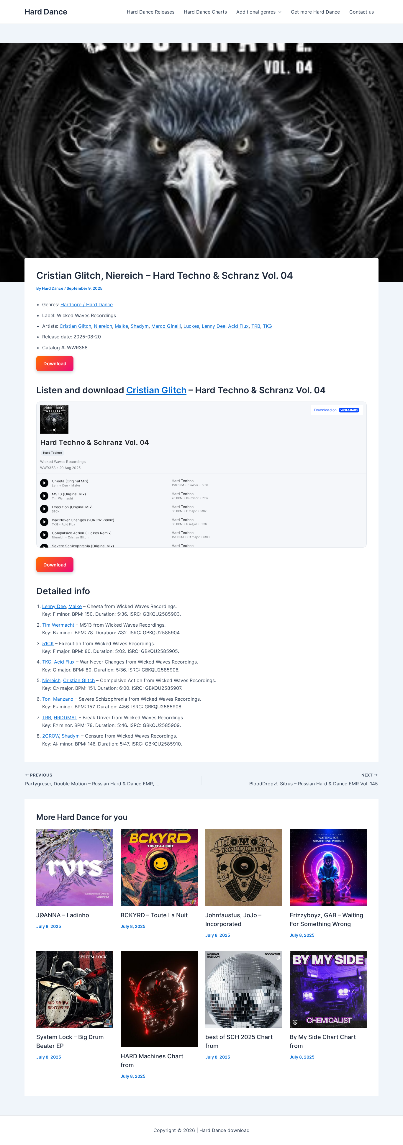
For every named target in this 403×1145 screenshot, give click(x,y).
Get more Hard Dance (315, 12)
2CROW (50, 736)
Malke (121, 326)
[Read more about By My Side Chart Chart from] (328, 989)
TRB (255, 326)
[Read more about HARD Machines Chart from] (159, 998)
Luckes (191, 326)
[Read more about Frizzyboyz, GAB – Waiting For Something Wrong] (328, 867)
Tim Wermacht (58, 625)
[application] (278, 12)
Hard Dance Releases (150, 12)
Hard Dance (45, 11)
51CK (48, 643)
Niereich (103, 326)
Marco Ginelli (166, 326)
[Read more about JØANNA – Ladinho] (74, 867)
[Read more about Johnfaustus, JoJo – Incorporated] (243, 867)
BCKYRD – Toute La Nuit (154, 915)
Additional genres (256, 12)
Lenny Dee (213, 326)
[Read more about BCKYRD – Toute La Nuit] (159, 867)
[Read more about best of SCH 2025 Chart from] (243, 989)
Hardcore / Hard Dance (86, 304)
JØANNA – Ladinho (62, 915)
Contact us (361, 12)
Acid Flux (238, 326)
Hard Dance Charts (205, 12)
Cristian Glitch (75, 326)
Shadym (140, 326)
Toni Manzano (57, 699)
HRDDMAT (65, 717)
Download (54, 363)
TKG (267, 326)
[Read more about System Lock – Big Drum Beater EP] (74, 989)
